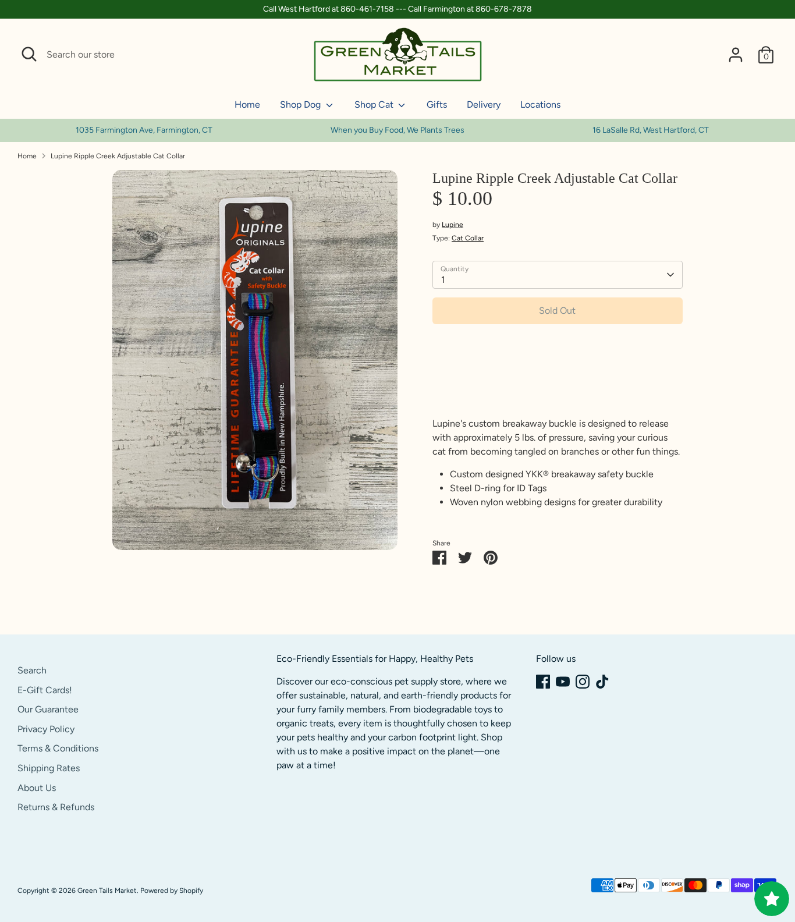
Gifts (437, 104)
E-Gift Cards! (44, 690)
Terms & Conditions (57, 748)
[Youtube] (563, 682)
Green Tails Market (107, 890)
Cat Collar (468, 238)
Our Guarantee (48, 709)
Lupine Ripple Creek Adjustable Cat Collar (118, 156)
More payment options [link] (557, 375)
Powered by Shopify (171, 890)
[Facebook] (543, 682)
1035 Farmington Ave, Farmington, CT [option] (144, 130)
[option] (397, 130)
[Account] (735, 54)
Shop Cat (375, 104)
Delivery (484, 104)
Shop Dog (301, 104)
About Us (36, 787)
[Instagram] (583, 682)
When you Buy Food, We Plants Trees (397, 130)
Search (32, 670)
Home (247, 104)
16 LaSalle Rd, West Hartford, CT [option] (650, 130)
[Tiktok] (602, 682)
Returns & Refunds (55, 807)
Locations (540, 104)
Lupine (452, 225)
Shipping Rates (48, 768)
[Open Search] (29, 54)
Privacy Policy (45, 729)
